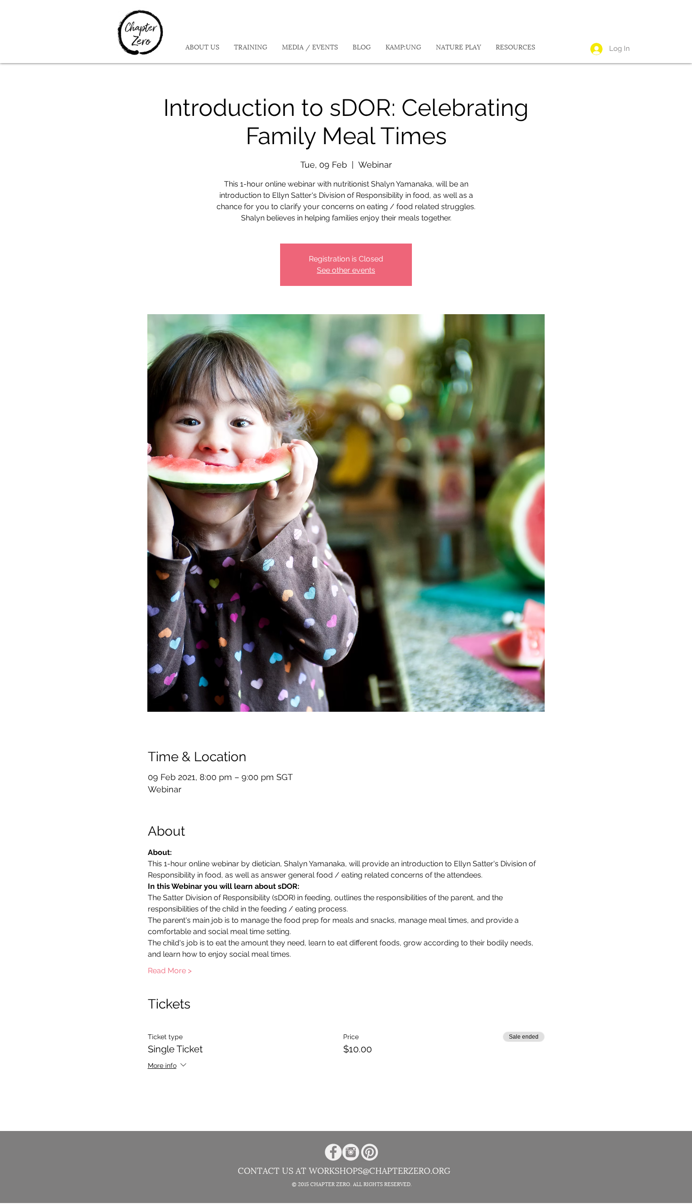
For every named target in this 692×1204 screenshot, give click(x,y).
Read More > (170, 970)
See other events (346, 270)
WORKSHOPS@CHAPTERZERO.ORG (380, 1171)
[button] (202, 47)
